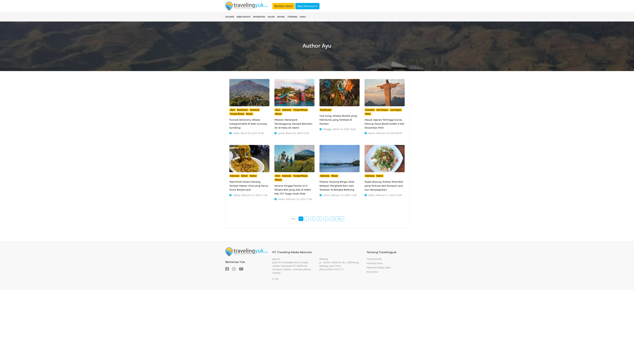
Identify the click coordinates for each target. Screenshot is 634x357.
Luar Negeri (395, 109)
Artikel (281, 16)
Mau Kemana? (307, 6)
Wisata (249, 113)
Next (340, 218)
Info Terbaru (382, 109)
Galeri (271, 16)
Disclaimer (372, 271)
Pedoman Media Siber (379, 267)
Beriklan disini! (284, 6)
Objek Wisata (243, 16)
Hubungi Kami (374, 263)
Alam (232, 109)
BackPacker (242, 109)
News (367, 113)
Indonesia (254, 109)
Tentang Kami (374, 258)
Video (303, 16)
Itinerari (292, 16)
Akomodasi (259, 16)
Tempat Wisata (237, 113)
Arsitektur (369, 109)
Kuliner (229, 16)
